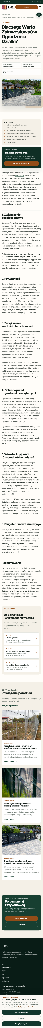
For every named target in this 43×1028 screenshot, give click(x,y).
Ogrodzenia (6, 978)
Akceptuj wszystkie (21, 1024)
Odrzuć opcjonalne (21, 1012)
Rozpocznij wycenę (21, 163)
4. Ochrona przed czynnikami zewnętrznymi (20, 133)
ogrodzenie (19, 175)
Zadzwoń (21, 924)
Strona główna (6, 14)
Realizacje (5, 981)
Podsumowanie (11, 142)
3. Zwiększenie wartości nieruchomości (19, 130)
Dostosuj (21, 1018)
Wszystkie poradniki (10, 706)
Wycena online (21, 918)
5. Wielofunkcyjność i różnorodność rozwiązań (21, 136)
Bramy (4, 971)
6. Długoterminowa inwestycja (16, 139)
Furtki (4, 974)
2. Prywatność (11, 128)
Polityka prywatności (25, 1007)
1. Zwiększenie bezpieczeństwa (16, 125)
